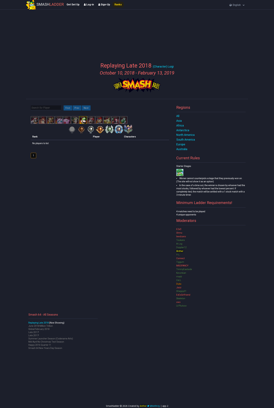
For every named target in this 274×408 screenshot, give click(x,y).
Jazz (178, 287)
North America (185, 134)
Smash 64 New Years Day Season (45, 348)
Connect (180, 258)
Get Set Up (73, 4)
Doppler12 (181, 247)
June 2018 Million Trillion (40, 326)
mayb (179, 276)
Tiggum (180, 262)
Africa (180, 125)
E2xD (178, 229)
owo (178, 302)
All (177, 116)
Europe (180, 144)
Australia (181, 149)
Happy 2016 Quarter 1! (39, 345)
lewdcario (181, 236)
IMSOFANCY (182, 265)
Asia (179, 120)
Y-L (178, 254)
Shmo (179, 233)
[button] (237, 5)
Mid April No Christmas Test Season (46, 341)
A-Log (179, 244)
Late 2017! (33, 332)
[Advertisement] (137, 34)
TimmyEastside (184, 269)
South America (185, 139)
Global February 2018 (38, 329)
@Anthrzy (154, 405)
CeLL (178, 280)
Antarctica (182, 130)
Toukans (180, 240)
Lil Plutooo (181, 305)
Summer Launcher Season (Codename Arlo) (50, 338)
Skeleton (180, 298)
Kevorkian (181, 273)
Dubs (178, 284)
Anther (179, 251)
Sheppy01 (181, 291)
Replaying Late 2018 (38, 322)
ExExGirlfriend (183, 295)
